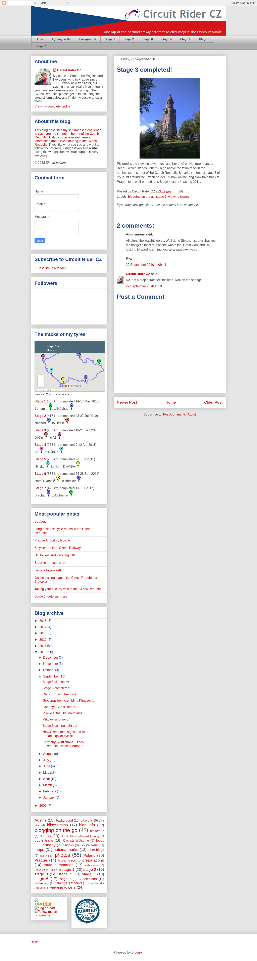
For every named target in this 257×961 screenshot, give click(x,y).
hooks (69, 845)
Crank (64, 836)
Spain (53, 869)
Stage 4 (166, 39)
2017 (43, 627)
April (47, 779)
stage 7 (65, 879)
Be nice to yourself (48, 570)
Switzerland (42, 883)
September (51, 676)
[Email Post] (180, 191)
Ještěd (95, 845)
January (49, 797)
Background (87, 39)
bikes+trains (57, 825)
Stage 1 (110, 39)
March (48, 785)
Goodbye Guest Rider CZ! (61, 707)
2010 (43, 652)
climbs (45, 836)
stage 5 (88, 874)
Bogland (41, 521)
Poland (89, 855)
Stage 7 (41, 46)
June (47, 766)
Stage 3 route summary (51, 596)
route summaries (59, 865)
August (48, 753)
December (51, 657)
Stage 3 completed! (144, 69)
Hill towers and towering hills (55, 555)
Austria (41, 820)
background (64, 820)
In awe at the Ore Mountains (62, 713)
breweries (97, 831)
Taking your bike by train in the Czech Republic (68, 589)
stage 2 (89, 869)
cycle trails (44, 840)
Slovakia (40, 869)
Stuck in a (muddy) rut (50, 562)
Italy (82, 845)
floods (99, 840)
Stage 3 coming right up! (60, 725)
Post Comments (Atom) (179, 414)
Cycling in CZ (61, 39)
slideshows (91, 865)
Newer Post (127, 402)
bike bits (87, 820)
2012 (43, 639)
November (51, 663)
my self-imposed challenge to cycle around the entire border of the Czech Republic (68, 133)
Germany (48, 845)
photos (62, 855)
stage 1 (68, 869)
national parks (66, 849)
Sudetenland (88, 879)
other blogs (96, 849)
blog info (87, 825)
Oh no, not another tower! (60, 694)
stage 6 (41, 879)
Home (40, 39)
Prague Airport (66, 860)
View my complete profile (52, 106)
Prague (41, 860)
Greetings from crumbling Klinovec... (68, 700)
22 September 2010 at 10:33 (146, 286)
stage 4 (65, 874)
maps (39, 849)
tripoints (76, 883)
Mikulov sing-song (55, 719)
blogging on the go (141, 196)
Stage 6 (204, 39)
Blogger (137, 952)
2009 (43, 805)
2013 (43, 633)
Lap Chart (46, 394)
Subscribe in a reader (50, 268)
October (49, 670)
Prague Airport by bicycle (52, 540)
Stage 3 (148, 39)
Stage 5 (185, 39)
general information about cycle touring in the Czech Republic (66, 141)
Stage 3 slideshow (56, 682)
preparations (93, 860)
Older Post (213, 402)
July (46, 760)
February (50, 791)
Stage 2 (129, 39)
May (46, 772)
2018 (43, 620)
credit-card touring (87, 836)
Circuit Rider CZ (138, 274)
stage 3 (161, 196)
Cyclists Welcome (76, 840)
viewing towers (179, 196)
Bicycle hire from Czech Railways (58, 548)
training (60, 883)
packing (44, 855)
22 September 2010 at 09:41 (146, 264)
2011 (43, 646)
